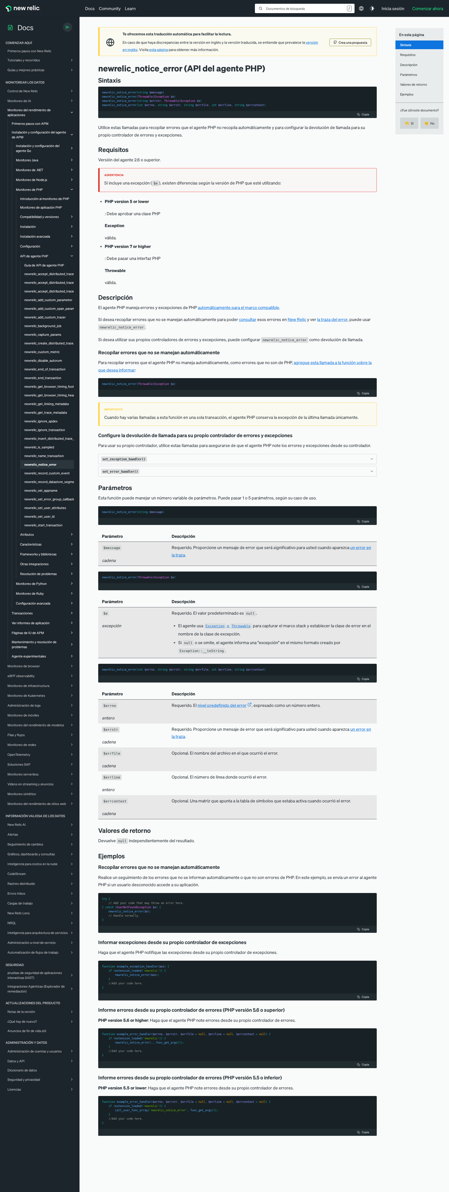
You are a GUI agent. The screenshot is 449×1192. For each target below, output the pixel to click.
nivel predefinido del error (222, 705)
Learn (130, 8)
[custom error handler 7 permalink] (285, 1077)
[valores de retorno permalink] (153, 830)
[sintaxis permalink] (123, 80)
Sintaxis (405, 45)
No (429, 123)
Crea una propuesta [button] (353, 42)
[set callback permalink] (295, 435)
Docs (90, 8)
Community (110, 8)
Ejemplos (406, 94)
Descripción (408, 65)
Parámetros (408, 74)
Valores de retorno (413, 84)
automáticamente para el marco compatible (238, 307)
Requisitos (408, 54)
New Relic (297, 319)
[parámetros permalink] (134, 487)
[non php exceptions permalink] (223, 867)
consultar (247, 319)
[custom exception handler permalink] (249, 942)
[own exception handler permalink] (223, 352)
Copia (365, 114)
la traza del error (332, 319)
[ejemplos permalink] (127, 856)
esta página (158, 49)
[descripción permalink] (135, 297)
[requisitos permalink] (131, 149)
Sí (409, 123)
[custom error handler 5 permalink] (288, 1010)
